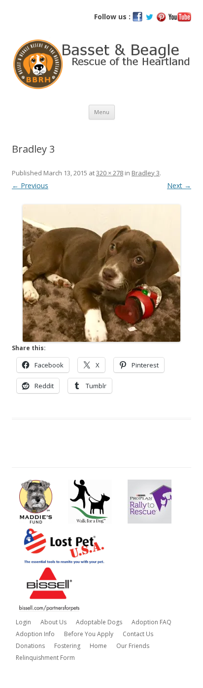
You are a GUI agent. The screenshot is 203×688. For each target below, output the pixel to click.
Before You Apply (88, 634)
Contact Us (138, 634)
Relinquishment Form (45, 657)
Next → (179, 185)
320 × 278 (109, 172)
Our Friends (132, 646)
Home (98, 646)
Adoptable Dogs (99, 622)
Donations (30, 646)
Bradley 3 (146, 172)
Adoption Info (35, 634)
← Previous (30, 185)
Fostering (67, 646)
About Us (53, 622)
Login (23, 622)
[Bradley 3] (101, 273)
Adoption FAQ (151, 622)
